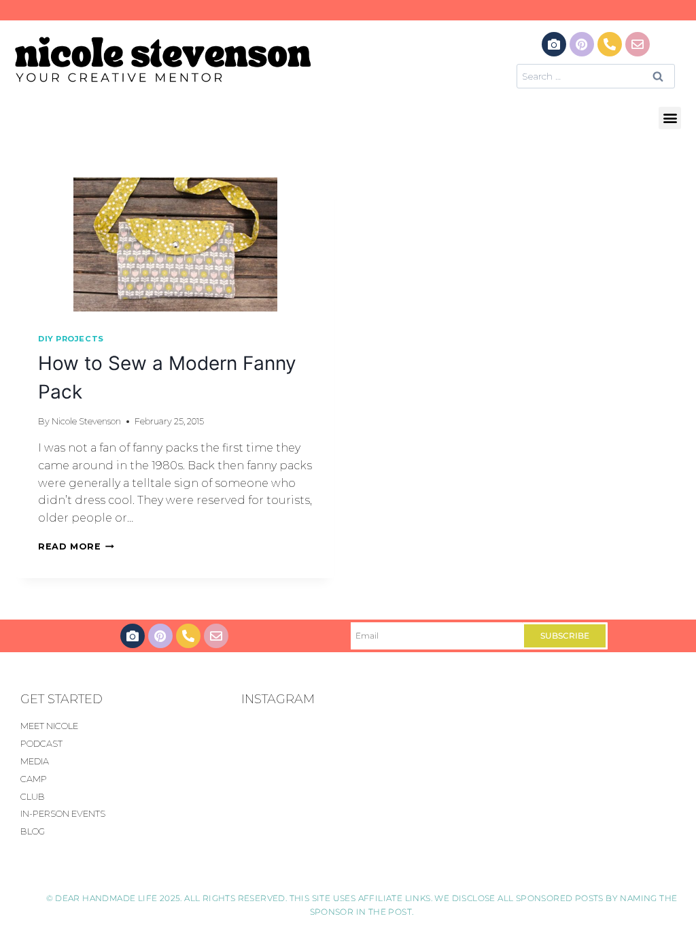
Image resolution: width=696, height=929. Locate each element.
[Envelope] (637, 44)
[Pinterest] (582, 44)
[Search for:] (596, 75)
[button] (670, 118)
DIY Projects (71, 338)
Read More (76, 546)
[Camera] (554, 44)
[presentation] (175, 244)
